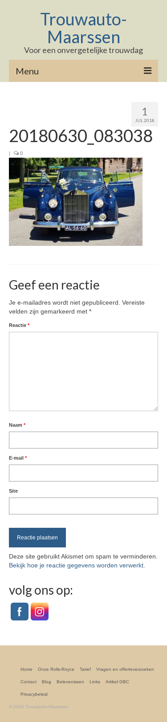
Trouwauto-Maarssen (83, 27)
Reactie (19, 325)
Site (13, 491)
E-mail (18, 458)
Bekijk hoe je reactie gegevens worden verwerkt (76, 565)
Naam (17, 425)
